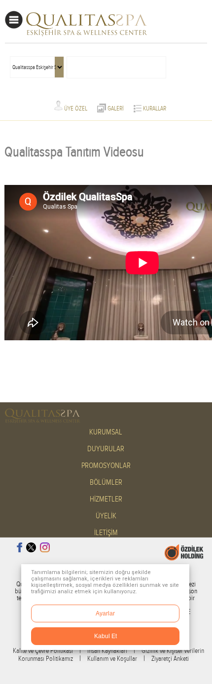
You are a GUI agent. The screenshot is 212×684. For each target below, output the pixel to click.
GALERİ (115, 108)
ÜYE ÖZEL (75, 108)
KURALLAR (153, 108)
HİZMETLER (106, 499)
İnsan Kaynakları (107, 651)
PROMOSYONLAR (106, 465)
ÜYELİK (106, 516)
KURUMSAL (105, 432)
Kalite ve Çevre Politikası (43, 651)
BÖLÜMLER (106, 482)
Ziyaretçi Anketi (170, 659)
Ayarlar (105, 613)
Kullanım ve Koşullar (112, 659)
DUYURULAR (105, 449)
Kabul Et (105, 636)
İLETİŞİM (106, 533)
